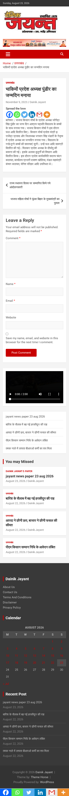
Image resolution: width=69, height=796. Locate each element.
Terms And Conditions (17, 597)
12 (25, 655)
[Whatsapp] (17, 114)
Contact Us (10, 592)
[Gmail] (39, 114)
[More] (47, 114)
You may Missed (20, 461)
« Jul (6, 684)
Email (10, 300)
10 (7, 655)
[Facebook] (9, 114)
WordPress (47, 782)
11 (16, 655)
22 (52, 662)
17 (7, 662)
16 (61, 655)
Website (11, 317)
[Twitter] (24, 114)
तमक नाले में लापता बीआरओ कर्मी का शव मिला (29, 448)
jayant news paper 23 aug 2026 (25, 416)
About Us (9, 587)
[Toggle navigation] (8, 54)
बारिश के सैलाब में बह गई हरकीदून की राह (26, 424)
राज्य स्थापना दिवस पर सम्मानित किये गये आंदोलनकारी (30, 185)
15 (52, 655)
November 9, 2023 (16, 102)
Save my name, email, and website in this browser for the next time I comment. (32, 340)
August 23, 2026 (15, 481)
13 (34, 655)
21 (43, 662)
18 (16, 662)
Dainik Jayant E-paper (19, 471)
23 (61, 662)
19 (25, 662)
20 (34, 662)
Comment (13, 238)
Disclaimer (10, 602)
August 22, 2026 (15, 503)
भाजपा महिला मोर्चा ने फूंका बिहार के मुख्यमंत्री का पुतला (35, 201)
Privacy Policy (12, 607)
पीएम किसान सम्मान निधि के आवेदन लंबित (27, 440)
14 (43, 655)
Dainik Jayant (38, 102)
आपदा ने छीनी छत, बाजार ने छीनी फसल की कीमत (31, 432)
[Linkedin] (32, 114)
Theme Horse (39, 777)
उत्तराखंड (10, 82)
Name (10, 284)
